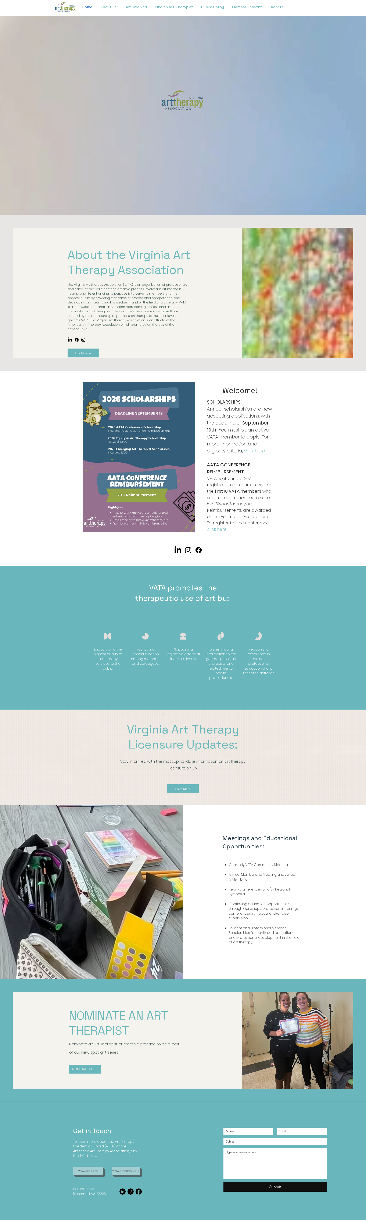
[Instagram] (83, 339)
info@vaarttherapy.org (230, 504)
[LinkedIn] (70, 339)
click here (254, 451)
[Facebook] (76, 339)
